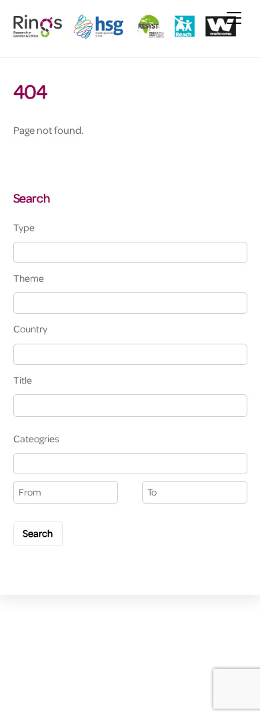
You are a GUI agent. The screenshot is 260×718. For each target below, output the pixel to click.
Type (24, 227)
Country (30, 329)
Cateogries (36, 439)
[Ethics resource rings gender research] (127, 33)
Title (22, 380)
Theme (28, 278)
